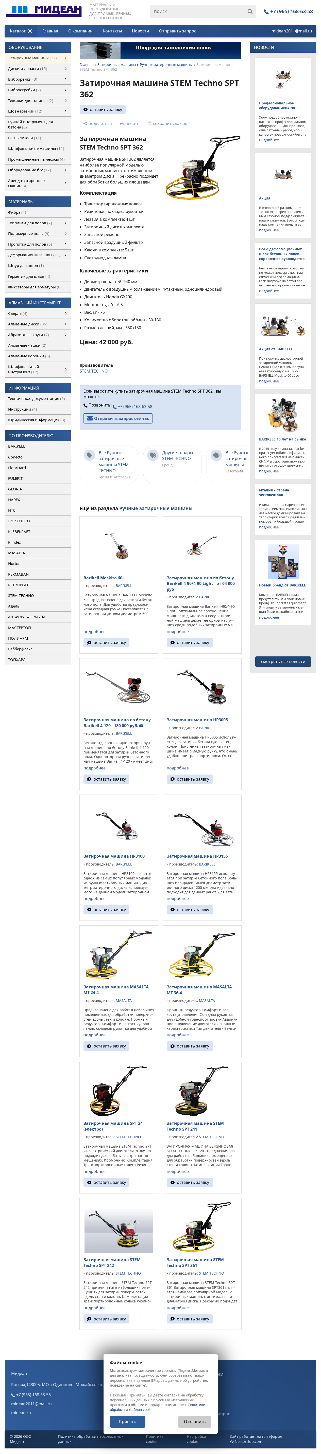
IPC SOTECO (19, 520)
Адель (14, 606)
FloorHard (17, 467)
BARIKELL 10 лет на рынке (282, 439)
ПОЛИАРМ (18, 638)
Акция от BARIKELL (276, 348)
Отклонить (195, 1421)
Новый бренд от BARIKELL (282, 585)
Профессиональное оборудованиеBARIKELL (280, 105)
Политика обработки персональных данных (91, 1439)
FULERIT (15, 478)
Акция (264, 198)
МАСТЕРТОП (19, 627)
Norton (14, 563)
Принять (127, 1421)
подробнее (94, 631)
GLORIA (15, 488)
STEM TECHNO (21, 595)
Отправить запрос (177, 31)
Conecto (15, 456)
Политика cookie (154, 1439)
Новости (140, 31)
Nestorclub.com (248, 1441)
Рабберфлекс (20, 648)
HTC (11, 510)
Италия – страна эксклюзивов (274, 492)
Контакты (112, 31)
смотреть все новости (283, 661)
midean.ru (21, 1412)
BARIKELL (16, 446)
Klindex (14, 542)
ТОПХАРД (16, 659)
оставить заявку (106, 109)
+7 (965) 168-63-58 (291, 11)
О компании (80, 31)
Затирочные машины (116, 64)
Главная (50, 31)
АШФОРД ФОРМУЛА (27, 616)
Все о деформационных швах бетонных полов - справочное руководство (282, 254)
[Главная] (44, 5)
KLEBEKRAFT (19, 531)
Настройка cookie (196, 1439)
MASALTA (16, 552)
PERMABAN (18, 574)
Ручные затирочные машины (166, 64)
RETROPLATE (19, 584)
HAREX (14, 499)
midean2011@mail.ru (292, 31)
